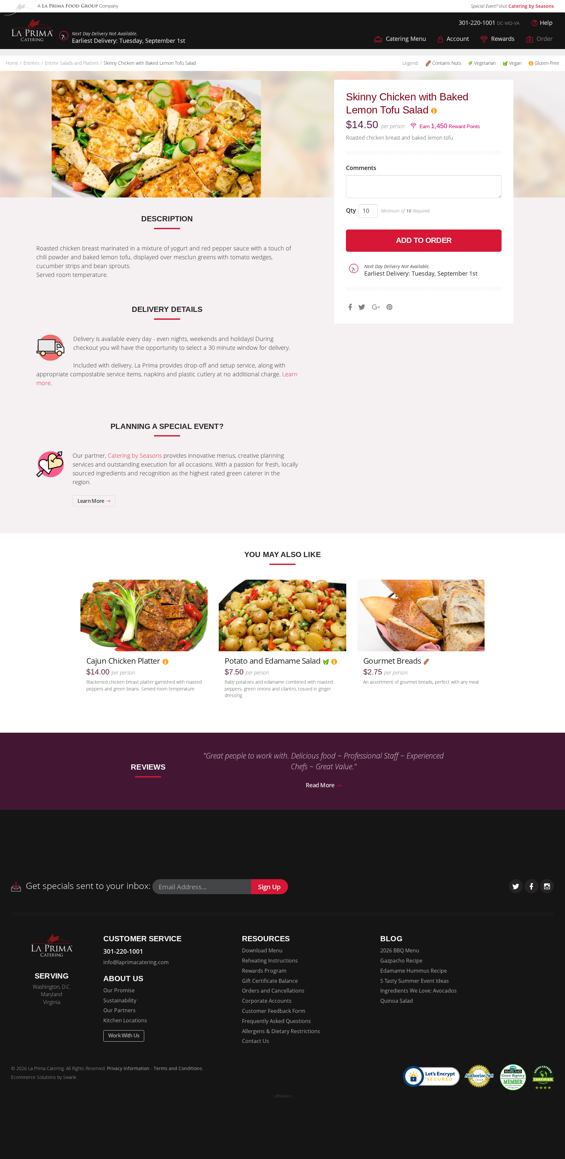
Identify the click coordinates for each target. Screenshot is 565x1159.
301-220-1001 (477, 22)
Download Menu (262, 950)
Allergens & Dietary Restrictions (281, 1031)
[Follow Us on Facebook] (531, 886)
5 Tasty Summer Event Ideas (414, 980)
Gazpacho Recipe (401, 960)
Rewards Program (264, 970)
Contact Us (255, 1041)
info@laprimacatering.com (136, 962)
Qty (351, 210)
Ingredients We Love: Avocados (418, 990)
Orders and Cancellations (273, 990)
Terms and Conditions (178, 1068)
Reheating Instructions (270, 960)
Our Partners (119, 1010)
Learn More (91, 500)
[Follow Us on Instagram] (547, 886)
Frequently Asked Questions (276, 1021)
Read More (321, 785)
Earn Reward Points (449, 125)
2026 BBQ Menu (399, 950)
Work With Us (124, 1035)
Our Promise (119, 990)
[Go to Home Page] (32, 31)
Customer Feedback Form (273, 1010)
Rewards (502, 39)
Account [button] (457, 39)
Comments (361, 168)
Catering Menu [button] (405, 39)
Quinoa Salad (396, 1000)
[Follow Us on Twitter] (516, 886)
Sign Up (269, 886)
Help (546, 22)
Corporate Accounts (267, 1000)
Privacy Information (128, 1068)
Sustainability (119, 1000)
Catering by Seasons (531, 6)
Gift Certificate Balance (270, 980)
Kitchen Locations (125, 1020)
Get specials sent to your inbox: (87, 885)
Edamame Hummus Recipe (413, 970)
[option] (156, 138)
